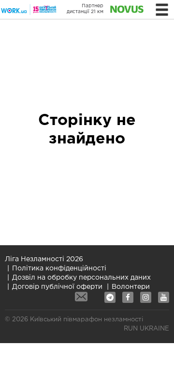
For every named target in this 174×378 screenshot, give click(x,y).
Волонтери (131, 287)
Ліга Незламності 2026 (44, 259)
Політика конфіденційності (59, 268)
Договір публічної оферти (57, 287)
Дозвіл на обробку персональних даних (81, 278)
